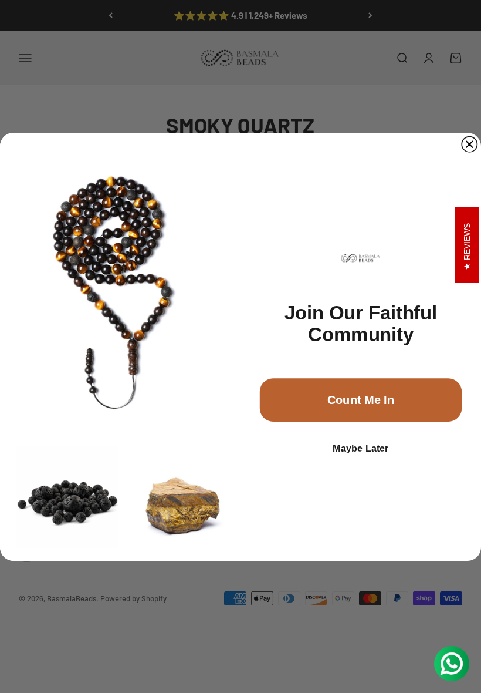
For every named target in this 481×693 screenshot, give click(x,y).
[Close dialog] (469, 144)
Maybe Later (361, 448)
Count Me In (360, 399)
